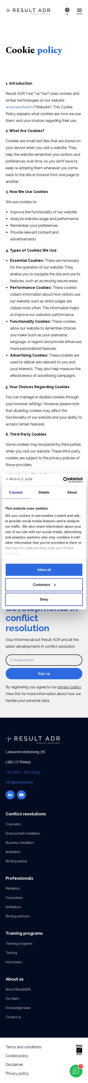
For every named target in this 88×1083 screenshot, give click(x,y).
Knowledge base (18, 1008)
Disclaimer (14, 1064)
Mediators (13, 888)
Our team (12, 998)
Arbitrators (13, 907)
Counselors (14, 898)
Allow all (44, 570)
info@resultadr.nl (19, 782)
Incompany (14, 962)
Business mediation (20, 842)
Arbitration (13, 852)
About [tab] (72, 492)
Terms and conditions (24, 1047)
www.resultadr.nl (19, 107)
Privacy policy (17, 1073)
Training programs (19, 943)
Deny (44, 599)
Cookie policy (17, 1056)
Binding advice (16, 861)
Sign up (44, 674)
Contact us (13, 1017)
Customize (41, 584)
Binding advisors (18, 916)
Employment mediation (23, 833)
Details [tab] (44, 492)
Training (11, 953)
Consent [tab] (16, 492)
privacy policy (69, 687)
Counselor (13, 824)
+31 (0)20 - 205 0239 (23, 772)
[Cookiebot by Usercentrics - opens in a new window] (63, 480)
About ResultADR (18, 989)
